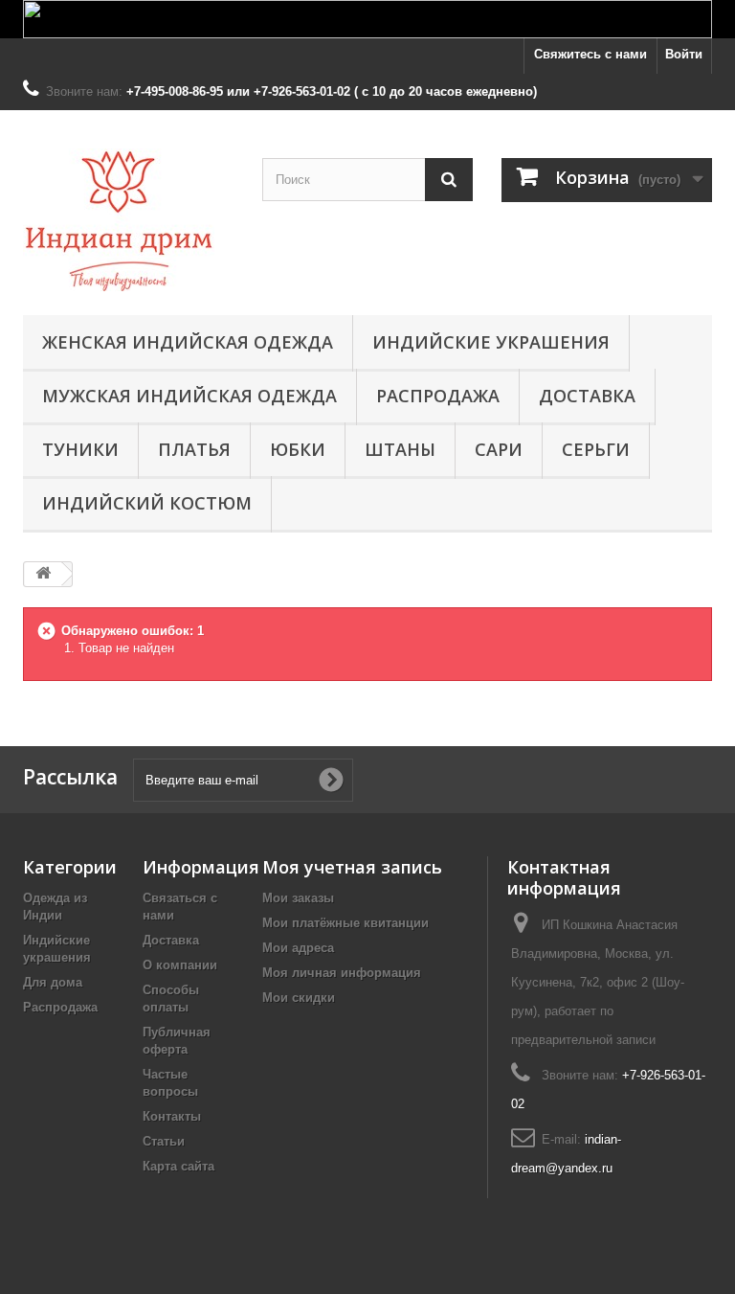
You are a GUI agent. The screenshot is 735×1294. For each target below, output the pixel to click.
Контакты (172, 1116)
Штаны (400, 449)
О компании (180, 965)
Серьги (596, 449)
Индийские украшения (491, 341)
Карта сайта (178, 1166)
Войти (683, 54)
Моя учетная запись (352, 866)
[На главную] (43, 574)
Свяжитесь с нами (590, 54)
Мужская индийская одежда (189, 395)
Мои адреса (298, 948)
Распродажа (438, 395)
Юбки (297, 449)
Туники (80, 449)
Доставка (587, 395)
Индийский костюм (147, 502)
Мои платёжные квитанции (345, 923)
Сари (499, 449)
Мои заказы (298, 898)
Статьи (164, 1141)
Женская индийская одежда (187, 341)
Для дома (52, 982)
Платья (194, 449)
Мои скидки (298, 997)
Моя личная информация (341, 972)
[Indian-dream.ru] (128, 219)
